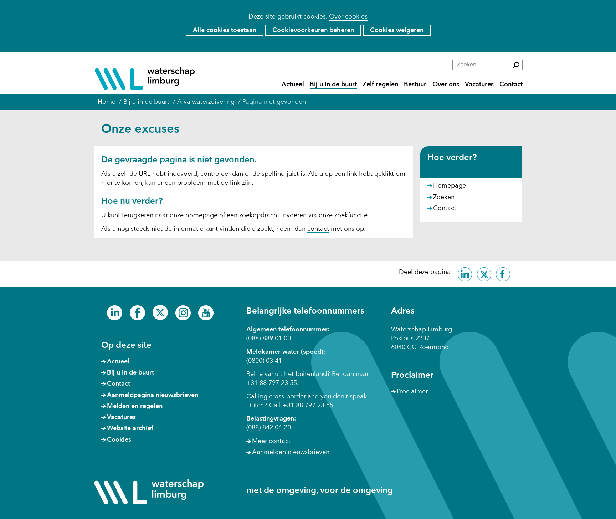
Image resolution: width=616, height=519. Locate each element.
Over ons (445, 84)
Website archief (130, 428)
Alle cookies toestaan (224, 30)
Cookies (119, 440)
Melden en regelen (135, 406)
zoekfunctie (351, 215)
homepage (201, 215)
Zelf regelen (380, 84)
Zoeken (444, 197)
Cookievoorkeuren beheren (313, 30)
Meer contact (271, 441)
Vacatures (479, 84)
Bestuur (415, 84)
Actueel (293, 84)
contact (318, 229)
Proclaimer (412, 391)
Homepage (449, 186)
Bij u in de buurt (333, 84)
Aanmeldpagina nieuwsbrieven (152, 395)
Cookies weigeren (396, 30)
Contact (511, 84)
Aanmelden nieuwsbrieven (290, 452)
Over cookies (348, 17)
